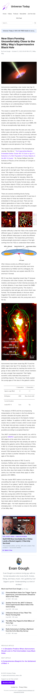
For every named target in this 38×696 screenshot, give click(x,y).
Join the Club (31, 13)
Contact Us (14, 687)
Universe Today (20, 6)
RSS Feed (19, 18)
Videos (10, 13)
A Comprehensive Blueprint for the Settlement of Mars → (18, 662)
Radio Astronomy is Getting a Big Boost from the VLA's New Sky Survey (19, 630)
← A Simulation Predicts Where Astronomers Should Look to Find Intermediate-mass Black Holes (18, 651)
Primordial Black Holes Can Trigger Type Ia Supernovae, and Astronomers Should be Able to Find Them (21, 594)
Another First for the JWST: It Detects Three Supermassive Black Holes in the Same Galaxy (19, 605)
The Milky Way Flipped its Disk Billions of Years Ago (20, 622)
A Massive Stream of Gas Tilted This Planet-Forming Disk (18, 614)
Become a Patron (8, 682)
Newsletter (23, 13)
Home (4, 13)
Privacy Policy (23, 687)
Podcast (15, 13)
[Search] (35, 23)
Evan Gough (7, 51)
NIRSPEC (11, 437)
